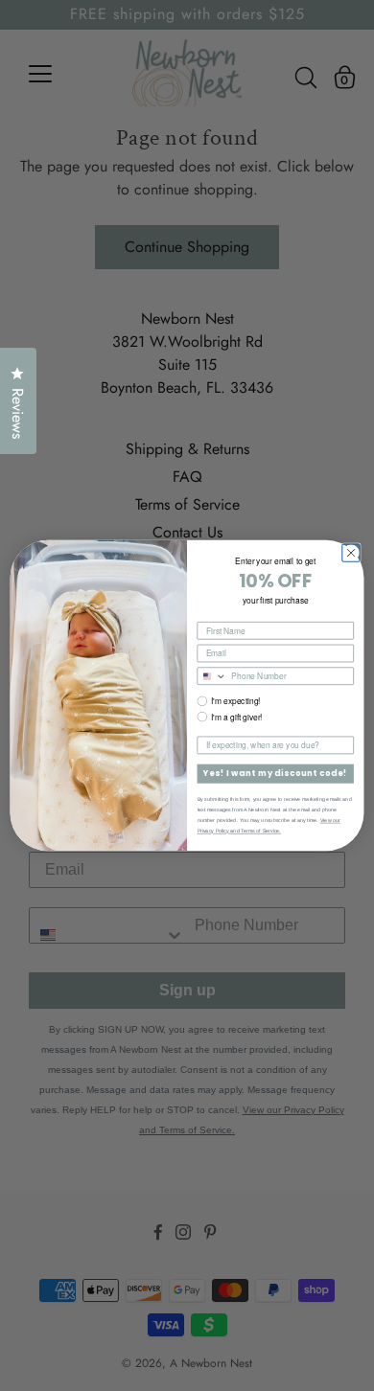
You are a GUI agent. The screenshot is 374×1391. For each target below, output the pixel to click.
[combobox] (212, 676)
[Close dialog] (351, 552)
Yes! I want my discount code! (275, 773)
